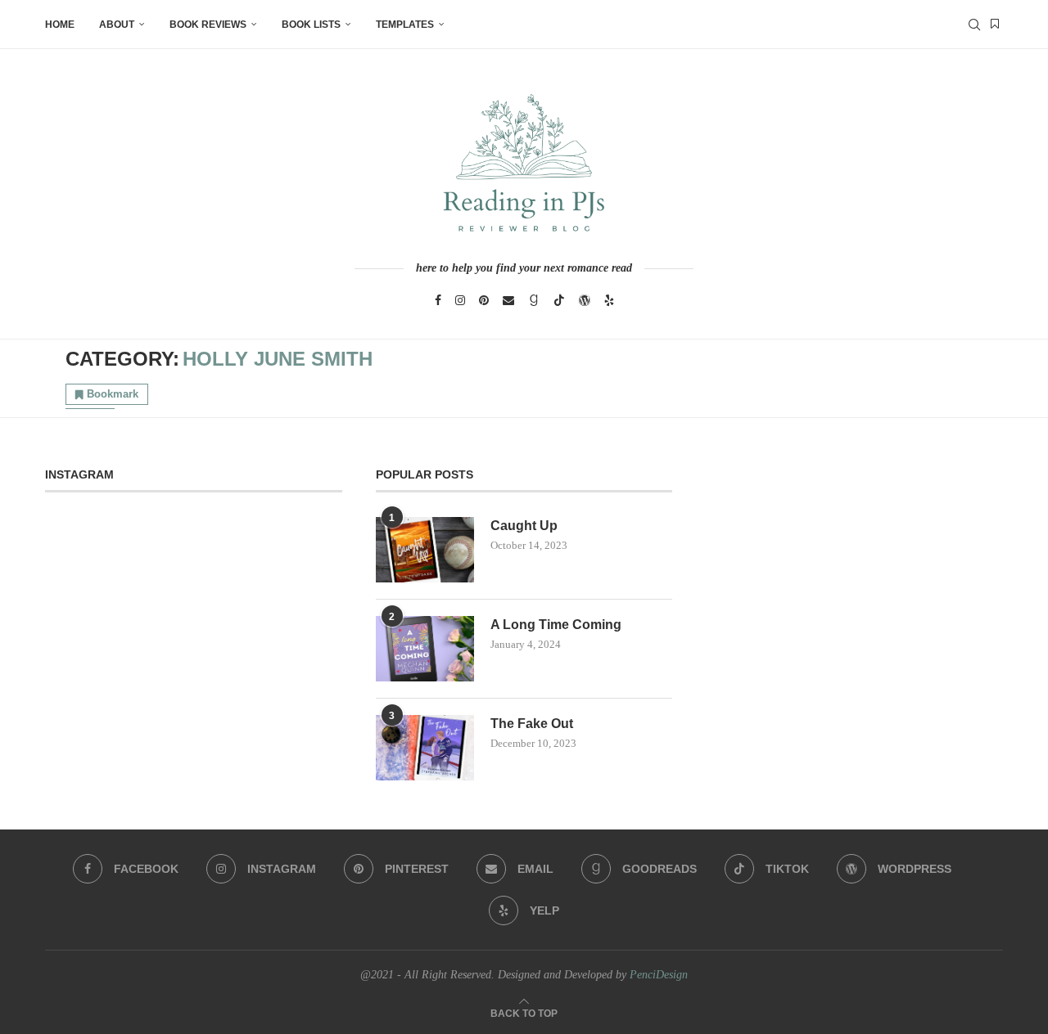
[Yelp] (609, 300)
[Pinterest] (484, 300)
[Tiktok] (559, 300)
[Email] (508, 300)
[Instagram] (460, 300)
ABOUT (116, 24)
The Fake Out (531, 724)
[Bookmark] (995, 24)
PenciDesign (659, 975)
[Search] (974, 24)
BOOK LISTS (311, 24)
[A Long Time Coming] (425, 648)
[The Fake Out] (425, 747)
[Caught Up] (425, 549)
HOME (60, 24)
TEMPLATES (405, 24)
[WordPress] (584, 300)
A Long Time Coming (555, 625)
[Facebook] (438, 300)
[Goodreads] (534, 300)
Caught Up (524, 526)
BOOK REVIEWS (207, 24)
